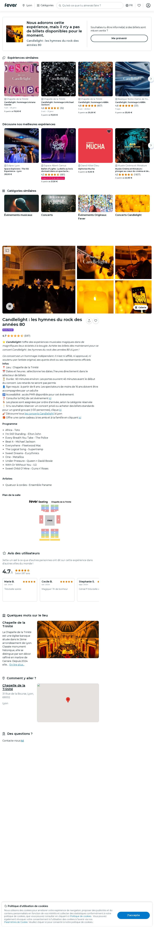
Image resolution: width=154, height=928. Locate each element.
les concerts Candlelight (39, 413)
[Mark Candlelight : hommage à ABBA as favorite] (109, 65)
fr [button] (131, 5)
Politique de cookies (80, 916)
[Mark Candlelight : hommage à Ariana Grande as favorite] (35, 65)
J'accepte (133, 915)
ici (50, 398)
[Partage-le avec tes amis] (89, 321)
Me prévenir (119, 38)
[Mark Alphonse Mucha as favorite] (109, 131)
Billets (127, 333)
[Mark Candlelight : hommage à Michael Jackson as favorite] (72, 65)
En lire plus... (16, 664)
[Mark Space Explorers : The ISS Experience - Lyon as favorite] (35, 131)
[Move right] (151, 79)
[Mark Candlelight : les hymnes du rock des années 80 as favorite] (96, 321)
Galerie (142, 307)
